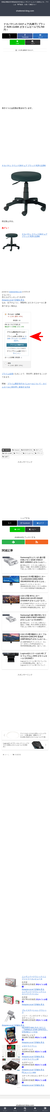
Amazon (16, 450)
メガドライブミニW (30, 1059)
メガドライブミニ (29, 1046)
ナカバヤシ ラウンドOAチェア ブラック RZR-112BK (24, 166)
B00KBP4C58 (27, 450)
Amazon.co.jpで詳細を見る (33, 989)
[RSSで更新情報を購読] (36, 542)
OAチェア (39, 450)
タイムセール (29, 453)
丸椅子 (6, 457)
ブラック (39, 453)
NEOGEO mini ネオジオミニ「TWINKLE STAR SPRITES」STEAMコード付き (35, 1029)
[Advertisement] (25, 78)
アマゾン (18, 453)
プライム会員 (7, 374)
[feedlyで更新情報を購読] (13, 542)
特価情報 (7, 450)
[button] (32, 42)
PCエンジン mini (29, 1072)
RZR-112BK (8, 453)
